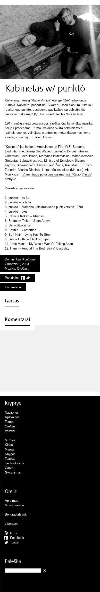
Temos (9, 422)
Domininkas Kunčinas (20, 259)
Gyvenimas (13, 472)
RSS (13, 533)
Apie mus (11, 500)
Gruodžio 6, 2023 (17, 264)
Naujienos (12, 412)
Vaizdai (10, 431)
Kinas (9, 445)
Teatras (10, 458)
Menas (9, 449)
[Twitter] (28, 278)
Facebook (17, 538)
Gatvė (9, 468)
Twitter (14, 542)
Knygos (10, 454)
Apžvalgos (12, 417)
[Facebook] (23, 278)
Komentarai (13, 287)
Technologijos (14, 463)
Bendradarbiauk (16, 514)
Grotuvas (11, 524)
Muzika (10, 268)
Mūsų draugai (14, 505)
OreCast (23, 268)
